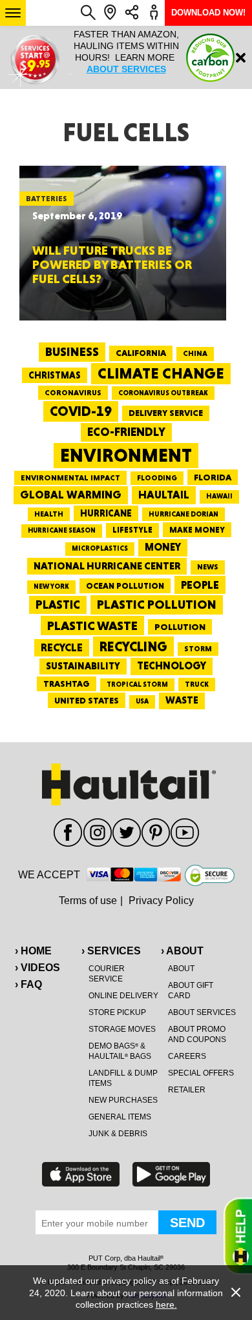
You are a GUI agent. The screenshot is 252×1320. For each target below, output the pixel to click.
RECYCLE (62, 647)
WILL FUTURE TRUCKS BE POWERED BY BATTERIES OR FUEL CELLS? (112, 264)
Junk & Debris (118, 1133)
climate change (161, 373)
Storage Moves (122, 1029)
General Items (120, 1116)
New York (51, 586)
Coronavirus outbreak (163, 393)
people (200, 584)
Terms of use (88, 900)
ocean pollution (125, 586)
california (141, 353)
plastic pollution (156, 604)
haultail (163, 494)
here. (166, 1304)
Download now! (208, 12)
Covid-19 (81, 411)
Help (238, 1236)
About (181, 968)
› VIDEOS (37, 967)
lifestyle (132, 530)
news (207, 566)
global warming (70, 494)
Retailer (186, 1089)
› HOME (33, 950)
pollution (179, 627)
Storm (198, 648)
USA (142, 701)
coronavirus (73, 392)
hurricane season (62, 530)
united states (86, 700)
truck (197, 684)
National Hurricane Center (107, 566)
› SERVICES (111, 950)
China (195, 353)
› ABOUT (182, 950)
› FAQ (28, 984)
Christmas (54, 375)
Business (72, 351)
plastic (58, 604)
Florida (212, 477)
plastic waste (92, 625)
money (163, 547)
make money (197, 530)
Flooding (157, 477)
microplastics (100, 548)
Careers (187, 1056)
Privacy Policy (161, 900)
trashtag (66, 683)
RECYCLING (133, 646)
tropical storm (137, 684)
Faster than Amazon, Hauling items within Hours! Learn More (126, 51)
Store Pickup (117, 1012)
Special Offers (201, 1073)
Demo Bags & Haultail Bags (120, 1051)
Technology (171, 666)
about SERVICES (126, 69)
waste (181, 700)
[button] (13, 13)
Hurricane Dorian (183, 514)
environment (126, 455)
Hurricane (106, 512)
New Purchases (123, 1100)
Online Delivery (123, 995)
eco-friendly (126, 431)
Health (48, 513)
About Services (202, 1012)
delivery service (166, 413)
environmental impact (70, 477)
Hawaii (219, 496)
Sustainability (83, 666)
